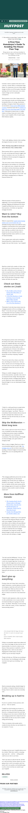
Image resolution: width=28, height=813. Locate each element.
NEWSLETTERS (15, 803)
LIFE (18, 801)
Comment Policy (9, 805)
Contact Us (11, 804)
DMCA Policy (16, 805)
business (5, 776)
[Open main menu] (2, 21)
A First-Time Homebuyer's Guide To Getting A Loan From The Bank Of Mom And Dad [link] (14, 297)
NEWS (1, 801)
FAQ (19, 789)
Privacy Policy (8, 806)
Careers (20, 804)
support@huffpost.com (14, 790)
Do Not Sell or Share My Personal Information (10, 808)
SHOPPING (8, 803)
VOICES (21, 801)
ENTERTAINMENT (12, 801)
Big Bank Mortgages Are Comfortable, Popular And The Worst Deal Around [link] (14, 508)
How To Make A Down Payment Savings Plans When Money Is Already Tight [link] (14, 292)
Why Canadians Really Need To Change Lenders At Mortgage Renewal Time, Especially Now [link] (14, 502)
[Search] (7, 21)
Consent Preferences (16, 806)
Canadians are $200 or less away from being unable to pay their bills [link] (14, 109)
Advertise (6, 804)
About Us (2, 804)
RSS (15, 804)
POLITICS (5, 801)
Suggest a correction (14, 779)
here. (20, 39)
